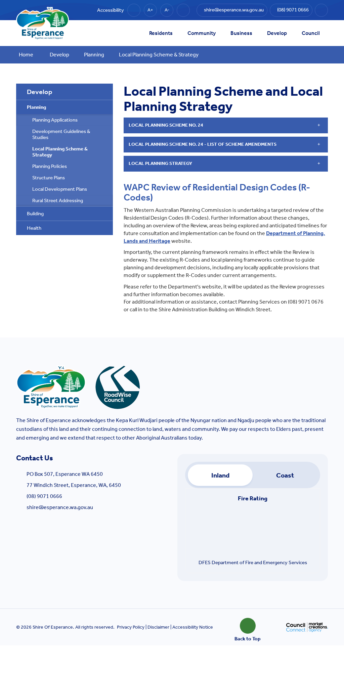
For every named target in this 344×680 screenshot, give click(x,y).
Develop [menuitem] (39, 92)
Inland (220, 475)
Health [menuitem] (34, 228)
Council (311, 33)
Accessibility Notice (192, 627)
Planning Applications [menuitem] (55, 120)
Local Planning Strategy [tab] (160, 163)
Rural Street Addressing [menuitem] (57, 200)
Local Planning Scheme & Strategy (159, 54)
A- (167, 10)
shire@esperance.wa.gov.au (60, 507)
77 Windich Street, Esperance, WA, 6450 (74, 485)
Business (241, 33)
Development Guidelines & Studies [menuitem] (61, 134)
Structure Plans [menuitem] (48, 178)
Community (201, 33)
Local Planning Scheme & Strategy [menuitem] (60, 152)
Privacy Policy (130, 627)
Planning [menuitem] (36, 107)
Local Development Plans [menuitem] (59, 189)
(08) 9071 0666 (44, 496)
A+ (150, 10)
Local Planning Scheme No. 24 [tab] (166, 125)
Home (26, 54)
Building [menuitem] (35, 214)
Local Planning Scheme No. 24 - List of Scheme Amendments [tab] (202, 144)
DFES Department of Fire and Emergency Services (253, 562)
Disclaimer (158, 627)
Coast (285, 475)
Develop (277, 33)
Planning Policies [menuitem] (49, 166)
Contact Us (34, 458)
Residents (161, 33)
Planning (94, 54)
